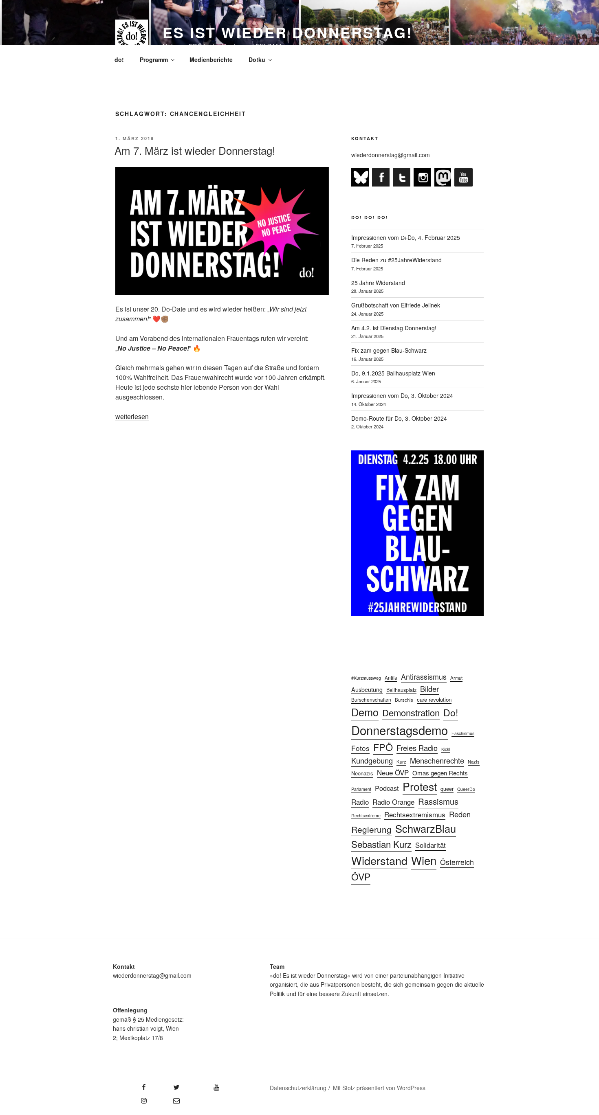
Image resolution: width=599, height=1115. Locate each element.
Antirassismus (424, 677)
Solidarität (430, 845)
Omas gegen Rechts (440, 772)
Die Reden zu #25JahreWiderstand (396, 260)
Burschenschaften (371, 699)
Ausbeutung (367, 689)
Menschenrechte (437, 760)
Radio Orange (393, 802)
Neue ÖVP (393, 772)
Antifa (391, 677)
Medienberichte (211, 59)
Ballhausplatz (401, 690)
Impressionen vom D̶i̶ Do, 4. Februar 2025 (405, 237)
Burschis (404, 699)
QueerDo (466, 789)
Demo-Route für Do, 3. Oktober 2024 (399, 418)
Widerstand (379, 860)
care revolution (434, 699)
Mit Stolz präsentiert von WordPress (379, 1088)
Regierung (371, 829)
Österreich (457, 862)
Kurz (401, 761)
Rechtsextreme (366, 815)
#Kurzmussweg (366, 678)
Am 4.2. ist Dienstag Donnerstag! (393, 328)
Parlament (361, 789)
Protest (420, 786)
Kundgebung (372, 760)
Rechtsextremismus (414, 814)
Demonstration (411, 712)
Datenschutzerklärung (298, 1088)
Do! (450, 712)
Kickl (445, 749)
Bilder (429, 688)
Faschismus (462, 733)
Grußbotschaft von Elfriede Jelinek (395, 305)
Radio (360, 802)
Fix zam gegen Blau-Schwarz (389, 350)
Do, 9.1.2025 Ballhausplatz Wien (393, 373)
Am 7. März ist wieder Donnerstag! (195, 150)
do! (119, 59)
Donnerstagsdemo (399, 729)
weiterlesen (132, 416)
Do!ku (257, 59)
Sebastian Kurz (381, 843)
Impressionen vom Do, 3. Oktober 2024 (402, 395)
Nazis (474, 761)
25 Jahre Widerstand (378, 283)
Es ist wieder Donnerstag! (288, 32)
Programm (154, 59)
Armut (456, 677)
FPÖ (383, 747)
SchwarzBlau (425, 828)
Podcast (387, 788)
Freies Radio (417, 747)
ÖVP (360, 876)
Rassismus (438, 801)
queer (447, 788)
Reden (460, 814)
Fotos (360, 748)
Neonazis (362, 773)
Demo (365, 712)
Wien (423, 860)
